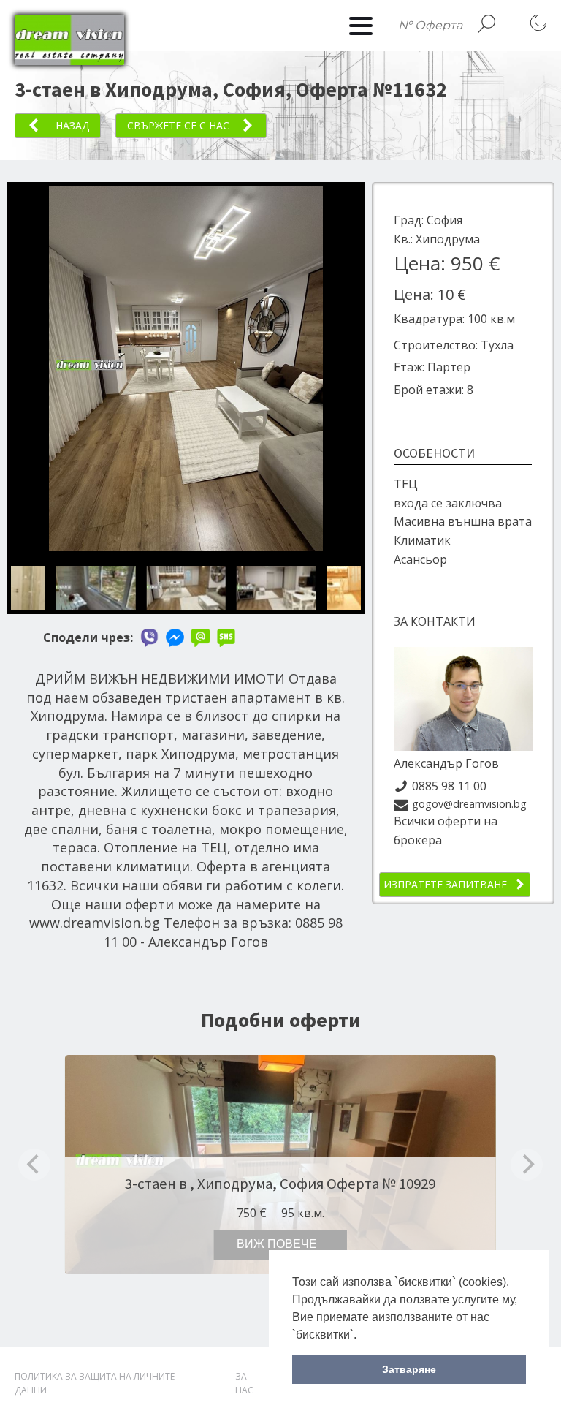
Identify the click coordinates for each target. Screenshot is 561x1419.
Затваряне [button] (409, 1369)
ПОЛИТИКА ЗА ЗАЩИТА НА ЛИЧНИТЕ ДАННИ (95, 1383)
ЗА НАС (244, 1383)
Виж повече (277, 1244)
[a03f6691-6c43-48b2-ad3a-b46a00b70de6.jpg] (186, 547)
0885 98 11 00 (449, 786)
